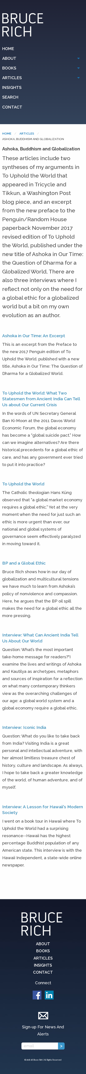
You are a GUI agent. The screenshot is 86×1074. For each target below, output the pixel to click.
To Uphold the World (23, 483)
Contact (12, 107)
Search (10, 97)
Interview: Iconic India (24, 727)
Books (9, 68)
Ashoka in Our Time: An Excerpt (33, 335)
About (9, 58)
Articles (12, 77)
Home (8, 48)
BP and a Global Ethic (24, 563)
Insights (12, 87)
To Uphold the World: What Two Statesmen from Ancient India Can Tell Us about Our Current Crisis (41, 399)
